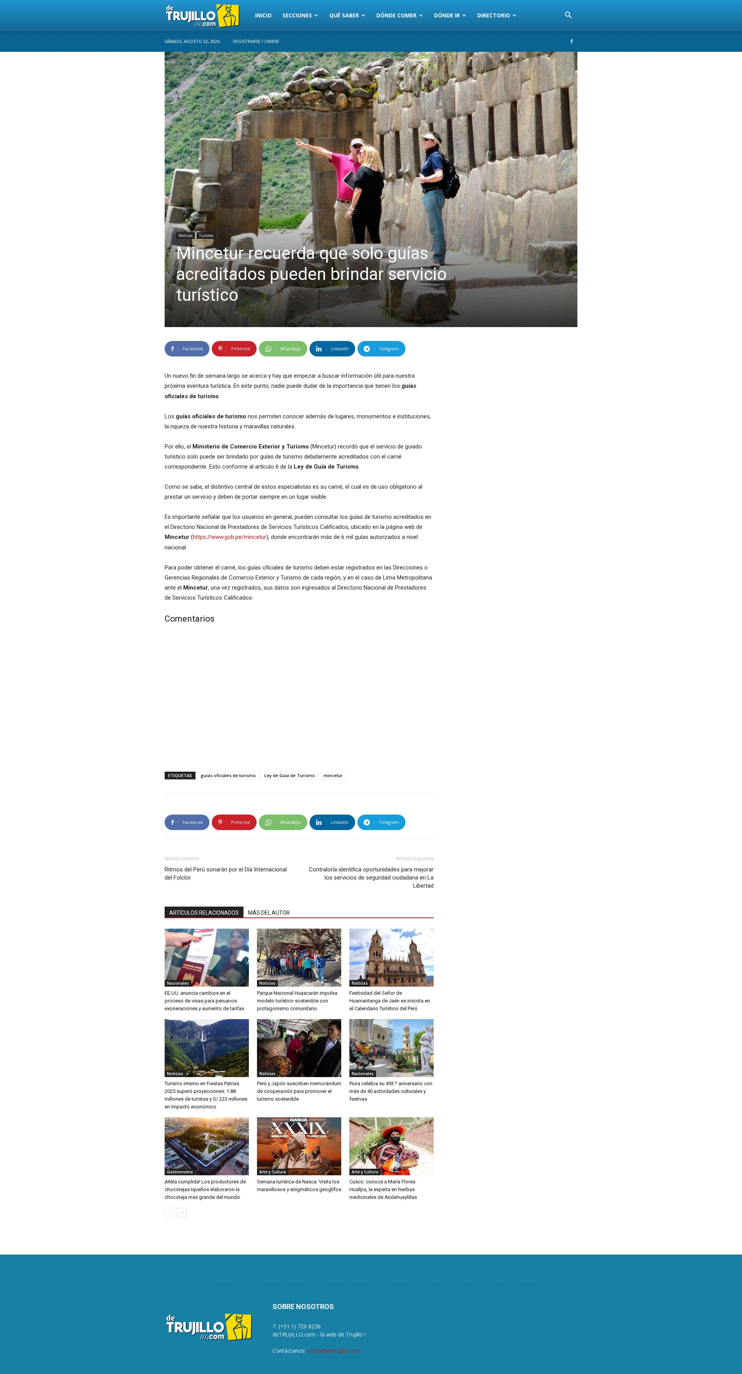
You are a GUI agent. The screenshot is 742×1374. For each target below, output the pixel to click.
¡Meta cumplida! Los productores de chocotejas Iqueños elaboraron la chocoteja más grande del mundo (205, 1189)
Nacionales (178, 983)
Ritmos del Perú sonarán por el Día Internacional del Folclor (226, 873)
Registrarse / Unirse (256, 41)
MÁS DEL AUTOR (269, 913)
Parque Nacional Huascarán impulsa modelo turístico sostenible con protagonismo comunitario (297, 1000)
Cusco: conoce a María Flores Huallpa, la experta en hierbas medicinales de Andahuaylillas (383, 1189)
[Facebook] (571, 41)
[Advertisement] (299, 699)
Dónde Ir (447, 15)
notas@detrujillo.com (334, 1350)
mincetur (333, 775)
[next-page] (182, 1212)
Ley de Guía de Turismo (289, 775)
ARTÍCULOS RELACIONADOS (204, 913)
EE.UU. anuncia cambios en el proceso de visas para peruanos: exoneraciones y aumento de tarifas (204, 1000)
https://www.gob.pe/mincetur (229, 537)
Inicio (263, 15)
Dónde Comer (396, 15)
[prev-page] (169, 1212)
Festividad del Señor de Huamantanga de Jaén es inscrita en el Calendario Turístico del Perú (389, 1000)
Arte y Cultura (272, 1172)
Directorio (493, 15)
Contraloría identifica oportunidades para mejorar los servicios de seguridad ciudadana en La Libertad (371, 877)
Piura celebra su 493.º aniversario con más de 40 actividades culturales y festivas (390, 1091)
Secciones (297, 15)
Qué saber (344, 15)
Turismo (206, 235)
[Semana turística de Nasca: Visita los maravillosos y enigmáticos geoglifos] (299, 1146)
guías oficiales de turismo (228, 775)
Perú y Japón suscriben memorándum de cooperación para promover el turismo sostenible (299, 1091)
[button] (568, 16)
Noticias (185, 235)
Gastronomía (180, 1172)
